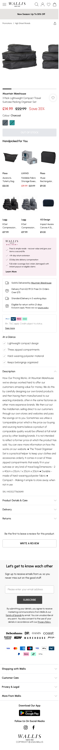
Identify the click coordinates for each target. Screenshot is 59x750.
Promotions (7, 23)
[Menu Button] (4, 4)
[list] (28, 57)
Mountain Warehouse (14, 91)
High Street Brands (22, 23)
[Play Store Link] (28, 718)
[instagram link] (24, 733)
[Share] (52, 23)
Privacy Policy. (43, 627)
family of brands (14, 620)
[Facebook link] (32, 733)
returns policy (43, 303)
